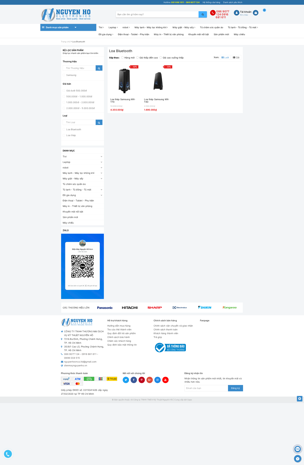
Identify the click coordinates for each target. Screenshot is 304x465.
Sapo (189, 399)
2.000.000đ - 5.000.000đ (80, 108)
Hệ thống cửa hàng (211, 2)
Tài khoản (245, 11)
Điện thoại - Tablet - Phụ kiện (133, 34)
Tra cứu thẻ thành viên (119, 329)
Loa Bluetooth (73, 129)
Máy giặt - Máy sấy (183, 27)
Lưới (226, 57)
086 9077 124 (71, 354)
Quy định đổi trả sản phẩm (121, 333)
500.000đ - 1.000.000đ (79, 96)
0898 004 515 (72, 357)
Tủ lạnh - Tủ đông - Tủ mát (242, 27)
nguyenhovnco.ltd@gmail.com (80, 361)
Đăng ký (235, 388)
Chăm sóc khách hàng (119, 341)
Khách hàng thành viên (166, 333)
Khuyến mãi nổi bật (198, 34)
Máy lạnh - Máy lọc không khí (151, 27)
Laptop (113, 27)
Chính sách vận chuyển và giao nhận (173, 325)
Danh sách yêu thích (232, 2)
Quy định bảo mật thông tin (122, 344)
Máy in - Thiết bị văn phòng (169, 34)
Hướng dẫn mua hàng (119, 325)
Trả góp (158, 337)
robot (126, 27)
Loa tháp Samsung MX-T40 (156, 100)
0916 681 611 (222, 16)
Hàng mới (129, 57)
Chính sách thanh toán (165, 329)
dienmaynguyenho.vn (75, 365)
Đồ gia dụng (105, 34)
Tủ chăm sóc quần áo (211, 27)
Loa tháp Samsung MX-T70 (122, 100)
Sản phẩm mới (221, 34)
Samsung (71, 75)
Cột (237, 57)
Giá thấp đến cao (148, 57)
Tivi (101, 27)
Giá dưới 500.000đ (76, 90)
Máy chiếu (239, 34)
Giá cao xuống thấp (173, 57)
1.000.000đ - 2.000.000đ (80, 102)
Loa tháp (71, 135)
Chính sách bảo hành (118, 337)
